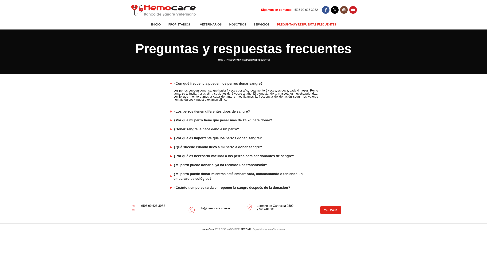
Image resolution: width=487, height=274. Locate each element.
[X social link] (335, 10)
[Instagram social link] (344, 10)
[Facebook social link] (325, 10)
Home (220, 60)
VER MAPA (330, 210)
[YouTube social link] (353, 10)
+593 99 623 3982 (289, 9)
